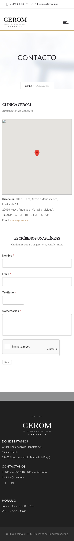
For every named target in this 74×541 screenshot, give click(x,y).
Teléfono (9, 292)
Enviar (7, 362)
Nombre (8, 255)
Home (28, 85)
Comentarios (11, 311)
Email (6, 274)
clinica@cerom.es (19, 220)
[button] (37, 153)
